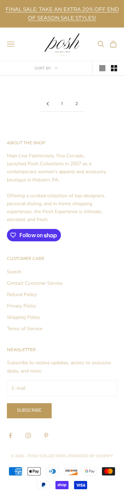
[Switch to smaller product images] (114, 68)
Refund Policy (22, 294)
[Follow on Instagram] (28, 435)
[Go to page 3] (47, 104)
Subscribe (29, 410)
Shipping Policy (23, 317)
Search (14, 272)
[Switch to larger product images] (102, 68)
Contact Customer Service (34, 283)
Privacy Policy (21, 306)
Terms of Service (24, 328)
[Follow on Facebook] (10, 435)
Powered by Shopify (90, 455)
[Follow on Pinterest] (46, 435)
